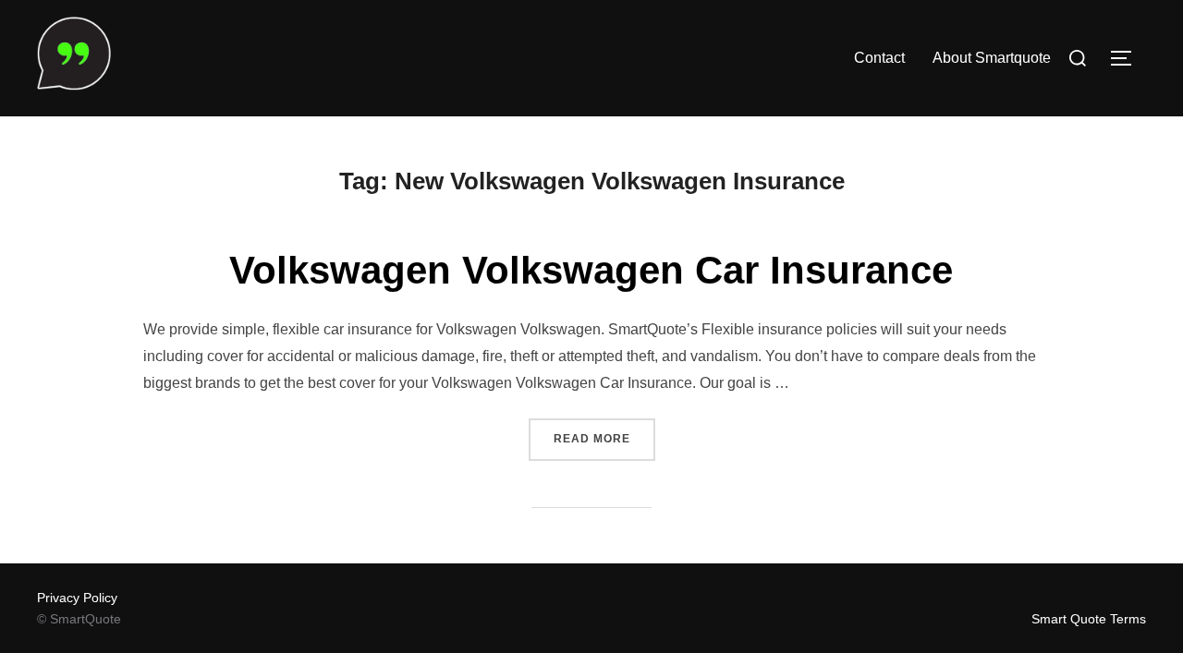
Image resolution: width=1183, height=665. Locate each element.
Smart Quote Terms (1088, 618)
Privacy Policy (77, 597)
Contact (879, 58)
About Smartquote (992, 58)
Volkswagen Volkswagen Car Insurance (591, 270)
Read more (604, 438)
